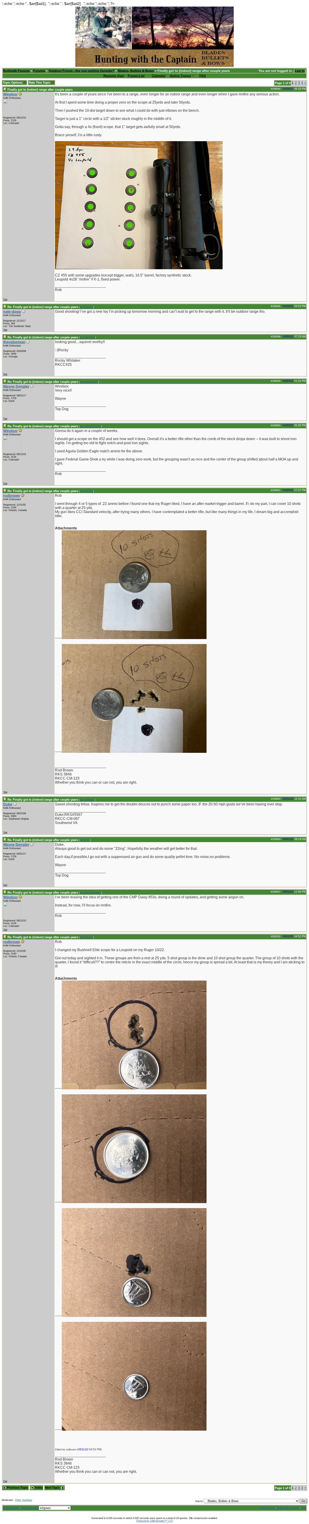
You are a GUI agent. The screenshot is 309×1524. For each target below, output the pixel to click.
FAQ (202, 76)
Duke (7, 804)
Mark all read (29, 1508)
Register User (113, 76)
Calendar (159, 76)
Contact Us (267, 1507)
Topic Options (13, 82)
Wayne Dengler (16, 386)
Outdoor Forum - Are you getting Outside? (81, 71)
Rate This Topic (40, 82)
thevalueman (14, 342)
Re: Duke (85, 840)
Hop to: (199, 1501)
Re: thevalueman (89, 381)
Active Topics (180, 76)
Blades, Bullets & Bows (136, 71)
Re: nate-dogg (87, 337)
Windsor (10, 94)
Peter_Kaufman (23, 1500)
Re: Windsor (86, 307)
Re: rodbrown (87, 799)
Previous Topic (17, 1487)
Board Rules (11, 1508)
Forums (39, 71)
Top (5, 299)
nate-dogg (12, 312)
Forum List (136, 76)
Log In (300, 71)
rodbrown (11, 496)
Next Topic (53, 1487)
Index (38, 1487)
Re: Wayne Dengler (90, 426)
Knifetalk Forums (16, 71)
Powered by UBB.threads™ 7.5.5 (154, 1520)
